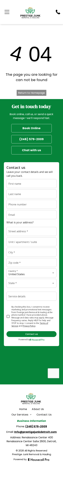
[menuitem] (23, 409)
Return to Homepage (31, 93)
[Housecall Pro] (38, 459)
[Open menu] (7, 12)
